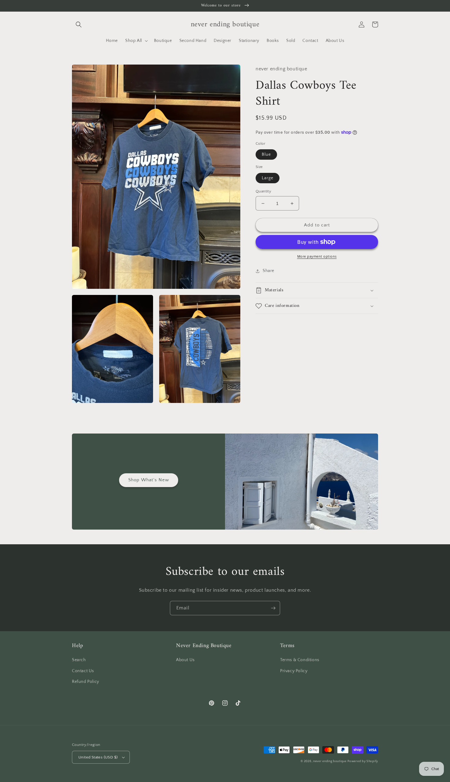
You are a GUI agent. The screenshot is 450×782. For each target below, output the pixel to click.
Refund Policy (85, 681)
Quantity (263, 191)
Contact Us (83, 670)
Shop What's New (148, 479)
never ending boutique (330, 761)
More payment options (317, 257)
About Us (185, 659)
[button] (78, 24)
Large (267, 178)
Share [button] (268, 270)
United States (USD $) (98, 757)
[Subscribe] (273, 608)
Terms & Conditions (299, 659)
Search (79, 659)
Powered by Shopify (362, 761)
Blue (266, 154)
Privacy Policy (293, 670)
